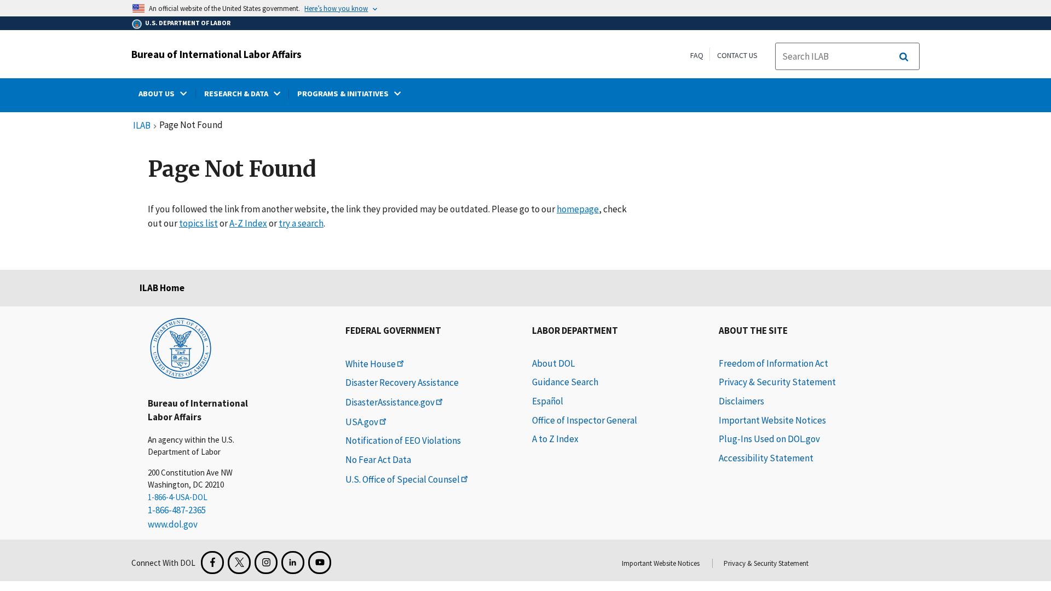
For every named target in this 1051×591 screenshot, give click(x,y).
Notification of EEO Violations (403, 440)
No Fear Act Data (378, 460)
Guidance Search (565, 382)
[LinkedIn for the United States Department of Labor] (292, 562)
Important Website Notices (772, 420)
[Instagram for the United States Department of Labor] (266, 562)
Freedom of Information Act (773, 363)
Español (547, 401)
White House (370, 364)
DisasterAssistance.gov (390, 402)
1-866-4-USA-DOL (177, 497)
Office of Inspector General (584, 420)
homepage (578, 209)
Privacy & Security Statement (777, 382)
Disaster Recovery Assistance (402, 382)
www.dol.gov (173, 524)
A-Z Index (248, 223)
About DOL (553, 363)
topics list (198, 223)
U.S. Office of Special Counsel (402, 479)
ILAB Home (162, 288)
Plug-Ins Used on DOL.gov (769, 439)
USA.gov (361, 422)
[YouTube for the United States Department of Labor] (319, 562)
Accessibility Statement (766, 458)
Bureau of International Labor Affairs (216, 54)
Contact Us (737, 55)
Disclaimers (741, 401)
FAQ (696, 55)
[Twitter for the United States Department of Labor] (239, 562)
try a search (301, 223)
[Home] (180, 347)
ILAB (142, 126)
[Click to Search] (904, 57)
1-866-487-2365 (177, 510)
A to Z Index (555, 439)
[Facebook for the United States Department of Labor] (212, 562)
